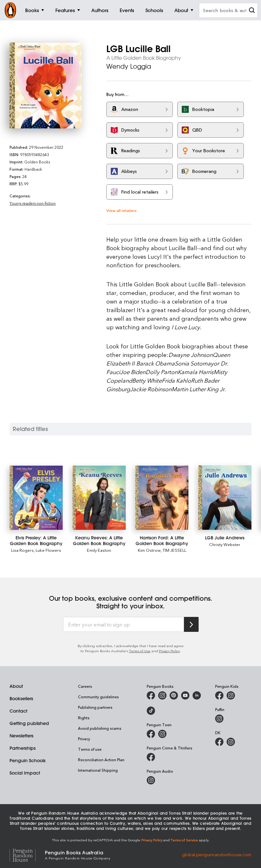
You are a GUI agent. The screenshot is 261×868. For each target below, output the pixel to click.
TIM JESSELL (174, 550)
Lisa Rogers (22, 550)
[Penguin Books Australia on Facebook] (151, 695)
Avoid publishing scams (99, 728)
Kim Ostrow (149, 550)
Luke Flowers (48, 550)
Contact (18, 711)
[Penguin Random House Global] (27, 854)
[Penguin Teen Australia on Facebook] (151, 734)
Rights (83, 718)
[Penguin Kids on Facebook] (219, 695)
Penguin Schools (28, 760)
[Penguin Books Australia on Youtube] (185, 695)
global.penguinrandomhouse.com (216, 854)
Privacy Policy (169, 650)
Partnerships (23, 748)
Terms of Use (140, 650)
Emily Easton (99, 550)
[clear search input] (252, 11)
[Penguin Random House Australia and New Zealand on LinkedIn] (197, 695)
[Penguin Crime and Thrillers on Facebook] (151, 757)
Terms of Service (184, 840)
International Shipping (98, 770)
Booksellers (21, 698)
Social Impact (25, 773)
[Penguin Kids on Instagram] (231, 695)
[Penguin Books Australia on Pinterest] (174, 695)
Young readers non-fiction (33, 203)
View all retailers (121, 210)
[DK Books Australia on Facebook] (219, 742)
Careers (85, 686)
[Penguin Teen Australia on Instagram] (162, 734)
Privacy (84, 739)
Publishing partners (95, 707)
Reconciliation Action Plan (101, 759)
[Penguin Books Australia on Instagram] (162, 695)
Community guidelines (98, 697)
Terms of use (90, 749)
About (16, 686)
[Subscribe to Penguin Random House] (191, 624)
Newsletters (21, 736)
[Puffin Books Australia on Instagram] (219, 718)
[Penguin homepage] (10, 10)
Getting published (29, 723)
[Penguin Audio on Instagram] (151, 780)
